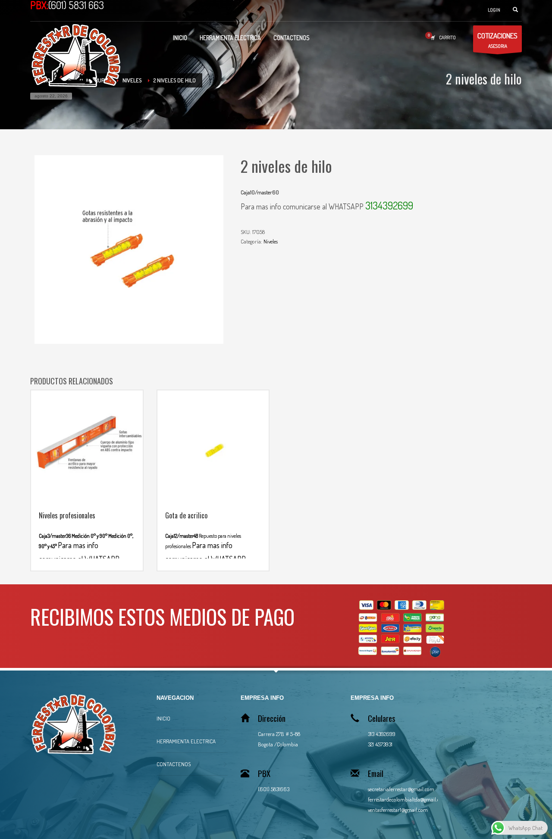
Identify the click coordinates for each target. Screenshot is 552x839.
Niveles (270, 241)
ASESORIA (497, 40)
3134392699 (389, 205)
